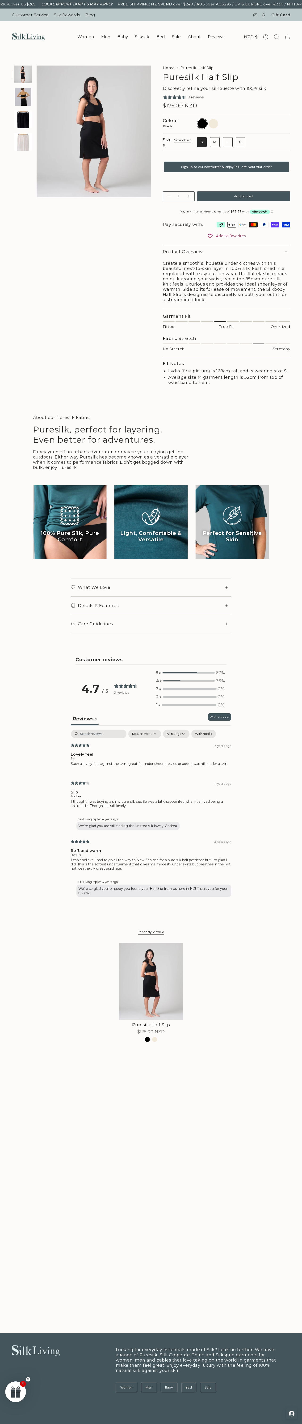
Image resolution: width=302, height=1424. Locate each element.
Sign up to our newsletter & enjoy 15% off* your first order (226, 167)
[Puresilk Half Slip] (151, 981)
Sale (208, 1387)
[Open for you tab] (291, 1413)
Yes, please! (139, 1378)
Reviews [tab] (85, 719)
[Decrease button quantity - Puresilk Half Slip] (169, 196)
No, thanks (139, 1412)
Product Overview (183, 251)
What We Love (94, 587)
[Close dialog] (178, 1302)
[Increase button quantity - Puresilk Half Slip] (188, 196)
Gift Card (280, 14)
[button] (86, 37)
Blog (90, 14)
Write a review (219, 717)
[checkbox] (203, 734)
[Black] (147, 1039)
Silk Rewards (67, 14)
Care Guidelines (95, 623)
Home (169, 68)
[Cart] (287, 37)
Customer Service (30, 14)
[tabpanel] (151, 814)
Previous (36, 131)
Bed (189, 1387)
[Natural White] (154, 1039)
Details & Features (98, 605)
